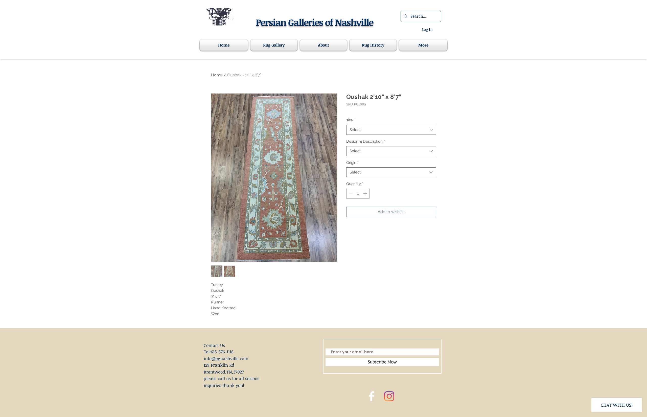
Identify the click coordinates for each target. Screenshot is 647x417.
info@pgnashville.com (226, 358)
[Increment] (365, 193)
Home (217, 75)
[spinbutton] (358, 193)
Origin (352, 162)
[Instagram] (389, 396)
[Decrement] (350, 193)
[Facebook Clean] (371, 396)
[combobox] (391, 130)
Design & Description (365, 141)
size (350, 120)
